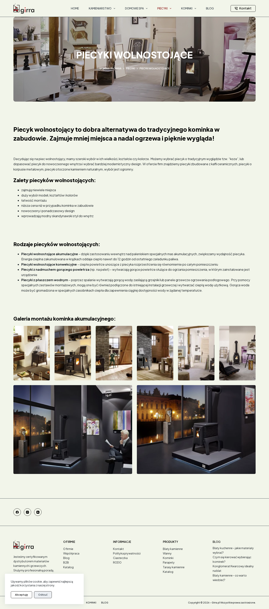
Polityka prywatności (127, 553)
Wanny (167, 553)
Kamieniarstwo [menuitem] (100, 8)
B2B (66, 562)
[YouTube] (38, 512)
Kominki (168, 558)
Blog (66, 558)
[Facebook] (17, 512)
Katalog (68, 567)
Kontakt (245, 8)
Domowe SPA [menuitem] (134, 8)
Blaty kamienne (173, 549)
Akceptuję (21, 594)
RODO (117, 562)
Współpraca (71, 553)
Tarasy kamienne (174, 567)
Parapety (169, 562)
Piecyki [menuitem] (162, 8)
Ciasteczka (120, 558)
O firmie (68, 549)
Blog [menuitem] (210, 8)
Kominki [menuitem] (186, 8)
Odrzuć (43, 594)
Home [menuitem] (75, 8)
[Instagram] (27, 512)
